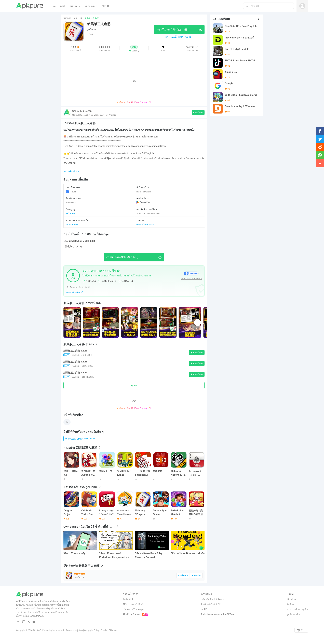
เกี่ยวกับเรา (292, 599)
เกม (75, 17)
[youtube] (34, 622)
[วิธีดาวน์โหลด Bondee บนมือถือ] (188, 540)
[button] (134, 48)
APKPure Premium (132, 614)
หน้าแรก (67, 17)
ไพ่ (80, 17)
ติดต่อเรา (291, 604)
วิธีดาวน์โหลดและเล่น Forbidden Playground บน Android (114, 555)
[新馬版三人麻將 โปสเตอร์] (72, 322)
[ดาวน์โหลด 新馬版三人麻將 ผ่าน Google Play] (143, 202)
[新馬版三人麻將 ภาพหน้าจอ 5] (168, 322)
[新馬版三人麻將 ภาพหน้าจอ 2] (110, 322)
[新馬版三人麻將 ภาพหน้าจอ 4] (148, 322)
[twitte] (29, 622)
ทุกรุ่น (134, 385)
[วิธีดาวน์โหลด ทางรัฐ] (80, 540)
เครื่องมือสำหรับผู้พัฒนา (212, 599)
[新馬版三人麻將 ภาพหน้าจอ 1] (91, 322)
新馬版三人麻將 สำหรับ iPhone (82, 438)
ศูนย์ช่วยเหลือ (293, 614)
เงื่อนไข (104, 630)
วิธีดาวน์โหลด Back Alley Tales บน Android (149, 555)
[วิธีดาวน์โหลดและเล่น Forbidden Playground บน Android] (116, 540)
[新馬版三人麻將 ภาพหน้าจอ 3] (129, 322)
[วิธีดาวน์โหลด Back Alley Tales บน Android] (152, 540)
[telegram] (18, 622)
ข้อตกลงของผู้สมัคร (74, 630)
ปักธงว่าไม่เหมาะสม (145, 224)
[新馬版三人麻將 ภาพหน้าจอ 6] (190, 322)
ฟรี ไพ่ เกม (70, 213)
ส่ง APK (204, 609)
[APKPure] (29, 6)
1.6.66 (73, 191)
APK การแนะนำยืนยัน (133, 604)
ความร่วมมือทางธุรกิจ (297, 609)
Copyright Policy (91, 630)
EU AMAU (113, 630)
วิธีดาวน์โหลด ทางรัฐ (74, 553)
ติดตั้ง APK (128, 599)
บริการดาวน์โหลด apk (133, 609)
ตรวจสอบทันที (72, 224)
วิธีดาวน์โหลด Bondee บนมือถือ (188, 553)
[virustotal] (118, 271)
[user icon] (302, 6)
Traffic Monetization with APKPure (217, 614)
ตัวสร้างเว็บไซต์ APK (211, 604)
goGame (91, 29)
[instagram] (23, 622)
